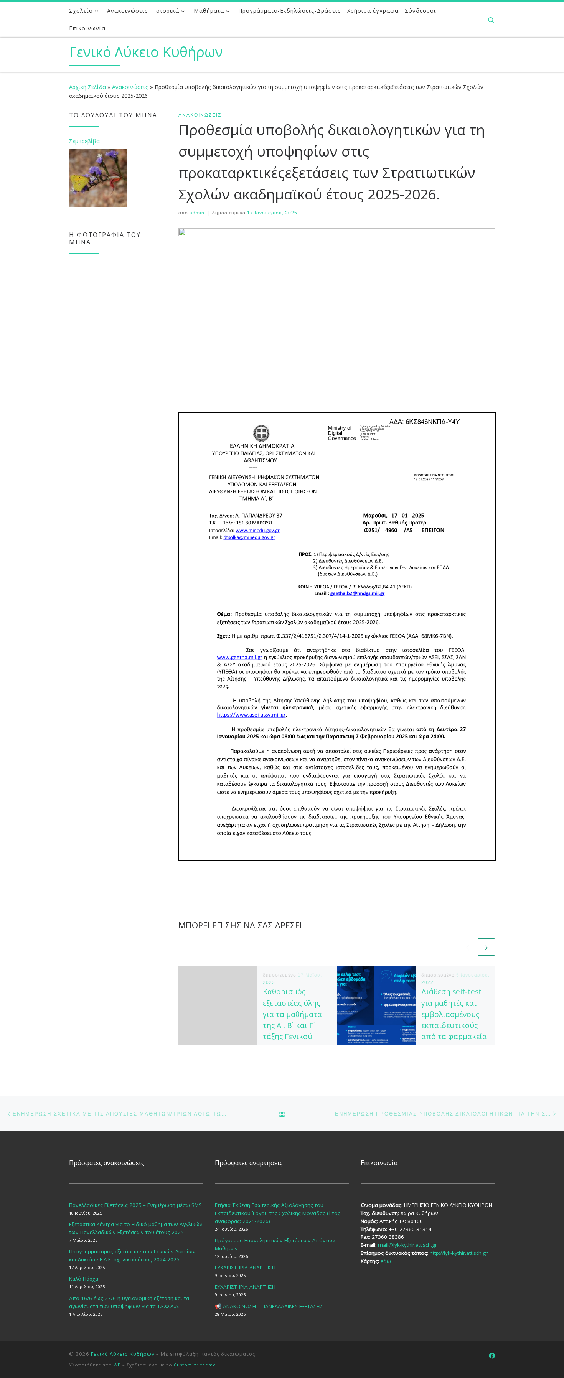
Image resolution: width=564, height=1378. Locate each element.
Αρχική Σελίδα (88, 87)
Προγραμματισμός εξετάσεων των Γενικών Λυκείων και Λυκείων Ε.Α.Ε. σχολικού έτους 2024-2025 (132, 1255)
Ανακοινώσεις (130, 87)
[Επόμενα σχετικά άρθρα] (486, 947)
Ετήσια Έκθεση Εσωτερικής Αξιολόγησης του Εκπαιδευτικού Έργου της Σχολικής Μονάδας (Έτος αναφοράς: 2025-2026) (277, 1213)
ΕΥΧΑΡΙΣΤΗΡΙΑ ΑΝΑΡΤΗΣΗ (245, 1267)
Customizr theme (195, 1365)
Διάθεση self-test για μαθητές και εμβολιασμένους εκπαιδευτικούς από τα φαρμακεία (454, 1014)
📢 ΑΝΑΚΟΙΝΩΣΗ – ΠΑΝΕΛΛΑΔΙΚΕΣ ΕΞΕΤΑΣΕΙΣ (269, 1306)
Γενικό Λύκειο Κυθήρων (123, 1353)
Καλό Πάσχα (83, 1278)
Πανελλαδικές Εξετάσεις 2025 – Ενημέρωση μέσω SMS (135, 1205)
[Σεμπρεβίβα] (98, 178)
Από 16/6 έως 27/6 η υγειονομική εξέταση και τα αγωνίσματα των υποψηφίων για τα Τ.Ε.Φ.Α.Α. (129, 1302)
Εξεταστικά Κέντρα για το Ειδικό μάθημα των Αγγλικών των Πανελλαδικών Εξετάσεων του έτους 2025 (136, 1228)
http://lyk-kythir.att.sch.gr (459, 1252)
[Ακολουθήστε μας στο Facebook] (492, 1356)
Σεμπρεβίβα (84, 141)
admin (197, 213)
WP (117, 1365)
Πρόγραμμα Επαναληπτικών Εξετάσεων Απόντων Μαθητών (275, 1244)
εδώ (386, 1261)
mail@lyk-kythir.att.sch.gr (407, 1244)
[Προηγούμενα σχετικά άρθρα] (467, 947)
